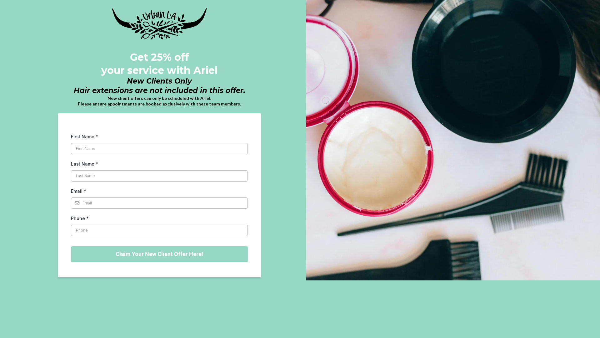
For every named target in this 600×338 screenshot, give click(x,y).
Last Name (84, 163)
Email (78, 191)
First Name (84, 136)
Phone (80, 218)
